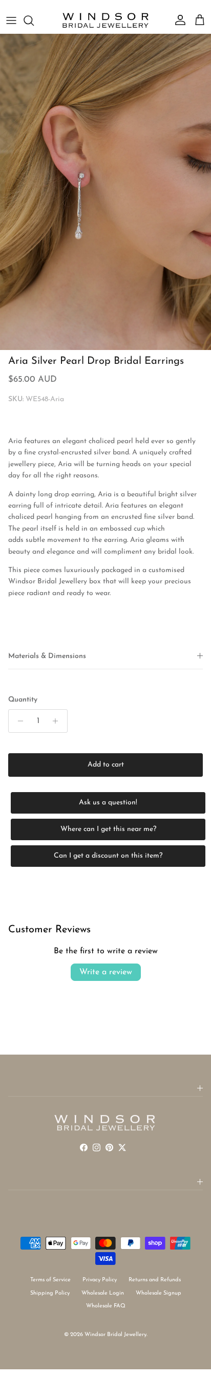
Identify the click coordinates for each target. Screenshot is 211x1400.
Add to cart (106, 765)
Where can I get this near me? (108, 829)
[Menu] (11, 20)
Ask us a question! (108, 802)
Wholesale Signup (158, 1293)
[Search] (34, 20)
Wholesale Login (102, 1293)
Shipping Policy (50, 1293)
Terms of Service (50, 1280)
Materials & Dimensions (47, 656)
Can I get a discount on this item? (108, 856)
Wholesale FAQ (105, 1306)
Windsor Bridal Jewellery (115, 1335)
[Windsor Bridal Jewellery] (105, 20)
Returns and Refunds (155, 1280)
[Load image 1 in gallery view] (105, 192)
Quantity (22, 700)
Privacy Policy (99, 1280)
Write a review (105, 972)
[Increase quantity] (58, 721)
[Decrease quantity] (18, 721)
